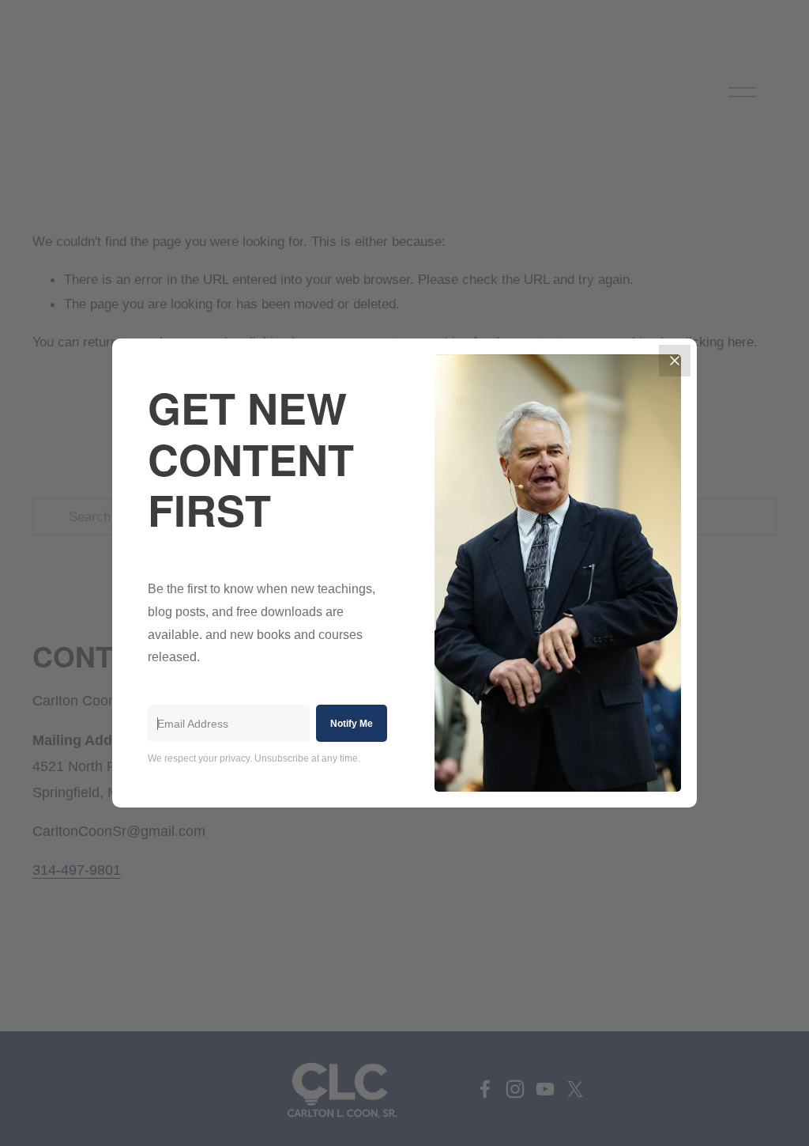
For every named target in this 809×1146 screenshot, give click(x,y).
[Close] (674, 360)
